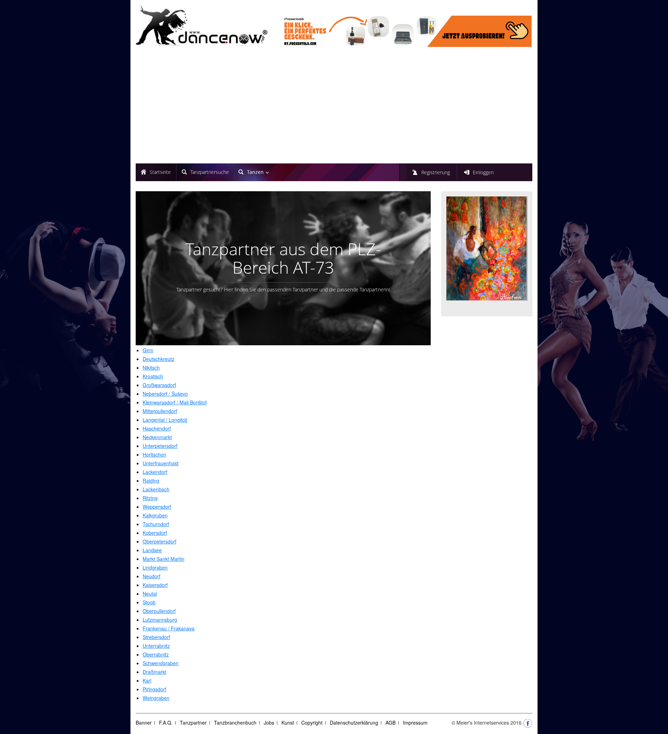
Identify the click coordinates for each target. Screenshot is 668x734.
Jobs (269, 722)
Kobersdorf (155, 532)
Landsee (152, 550)
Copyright (312, 722)
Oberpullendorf (159, 610)
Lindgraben (155, 567)
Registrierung (435, 172)
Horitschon (154, 454)
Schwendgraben (160, 663)
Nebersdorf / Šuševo (165, 393)
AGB (390, 722)
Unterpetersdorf (160, 445)
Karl (147, 680)
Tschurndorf (156, 524)
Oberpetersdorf (159, 541)
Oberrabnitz (156, 654)
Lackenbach (156, 489)
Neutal (150, 593)
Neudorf (151, 576)
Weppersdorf (157, 506)
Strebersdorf (156, 637)
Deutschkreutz (158, 358)
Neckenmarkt (157, 437)
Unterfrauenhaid (160, 463)
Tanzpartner (193, 722)
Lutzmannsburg (160, 619)
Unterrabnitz (156, 645)
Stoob (149, 602)
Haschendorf (157, 428)
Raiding (151, 480)
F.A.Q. (166, 722)
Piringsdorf (154, 689)
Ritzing (150, 497)
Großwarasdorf (159, 384)
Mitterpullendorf (160, 411)
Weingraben (156, 697)
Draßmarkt (154, 671)
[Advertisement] (334, 106)
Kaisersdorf (155, 584)
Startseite (160, 172)
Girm (148, 350)
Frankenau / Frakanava (168, 628)
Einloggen (483, 172)
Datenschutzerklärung (354, 722)
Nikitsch (151, 367)
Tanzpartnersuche (209, 172)
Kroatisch (153, 376)
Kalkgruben (155, 515)
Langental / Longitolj (165, 419)
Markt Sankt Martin (163, 558)
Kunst (287, 722)
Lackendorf (155, 471)
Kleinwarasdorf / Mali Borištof (175, 402)
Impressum (415, 722)
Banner (144, 722)
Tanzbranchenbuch (235, 722)
